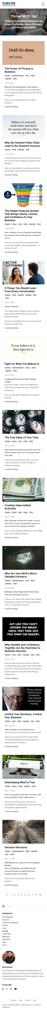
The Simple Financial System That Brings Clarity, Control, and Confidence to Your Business (22, 215)
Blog (20, 1000)
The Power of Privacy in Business (19, 70)
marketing (28, 295)
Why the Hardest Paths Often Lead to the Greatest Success (22, 144)
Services (14, 1000)
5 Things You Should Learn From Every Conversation (20, 290)
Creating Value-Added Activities (18, 507)
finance (14, 224)
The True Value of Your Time (21, 437)
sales (34, 295)
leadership (8, 78)
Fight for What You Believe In (22, 363)
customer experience (18, 75)
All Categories (7, 917)
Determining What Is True (20, 782)
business (7, 75)
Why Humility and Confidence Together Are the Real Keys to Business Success (22, 648)
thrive (15, 78)
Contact (27, 1000)
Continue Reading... (12, 107)
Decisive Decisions (16, 847)
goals (27, 75)
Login (34, 1000)
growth (32, 75)
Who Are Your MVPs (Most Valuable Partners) (21, 575)
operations (6, 939)
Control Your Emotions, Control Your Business (23, 716)
